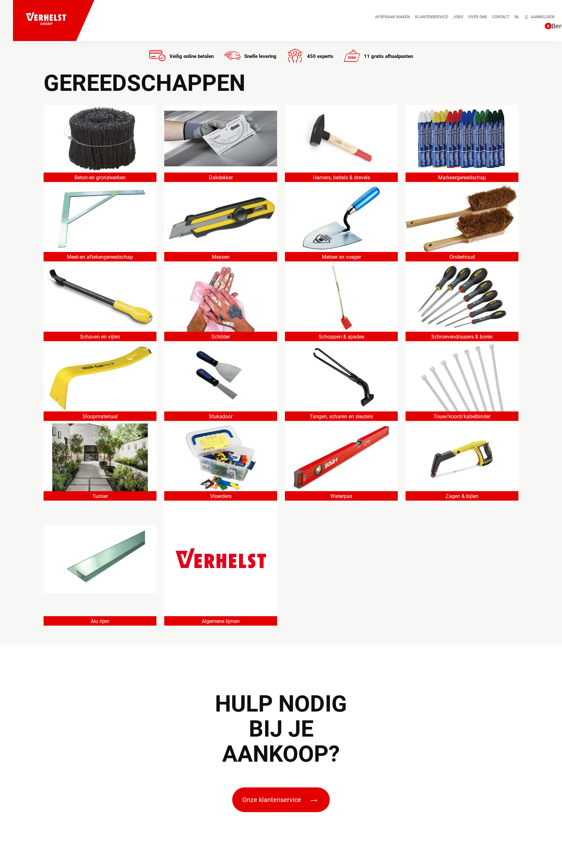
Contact (500, 17)
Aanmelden (542, 17)
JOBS (458, 17)
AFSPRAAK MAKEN (392, 17)
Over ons (477, 17)
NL (517, 17)
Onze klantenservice (272, 800)
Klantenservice (431, 17)
